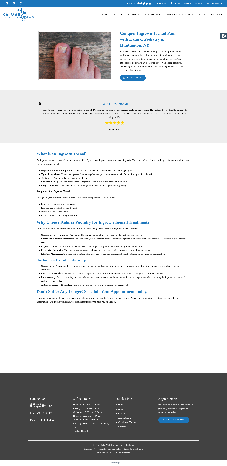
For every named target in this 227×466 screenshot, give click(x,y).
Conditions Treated (127, 422)
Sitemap (88, 449)
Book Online (134, 78)
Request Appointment (173, 420)
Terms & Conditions (133, 449)
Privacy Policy (115, 449)
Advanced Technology (179, 14)
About (116, 14)
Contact (215, 14)
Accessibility (100, 449)
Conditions (151, 14)
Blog (202, 14)
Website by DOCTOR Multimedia (113, 452)
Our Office (187, 3)
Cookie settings (113, 463)
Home (104, 14)
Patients (133, 14)
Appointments (214, 3)
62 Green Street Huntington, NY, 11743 (41, 405)
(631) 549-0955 (162, 3)
